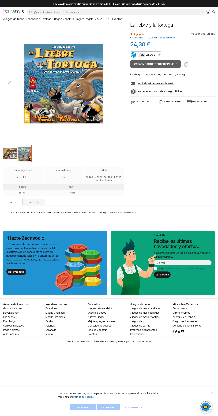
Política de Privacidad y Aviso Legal (111, 341)
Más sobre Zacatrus (185, 304)
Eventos (92, 334)
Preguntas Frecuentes (185, 321)
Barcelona (51, 308)
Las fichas (9, 317)
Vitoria (49, 334)
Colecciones (137, 334)
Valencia (50, 325)
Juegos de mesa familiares (145, 308)
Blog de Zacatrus (97, 329)
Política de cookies (83, 396)
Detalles (13, 202)
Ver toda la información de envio (156, 83)
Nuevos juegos (96, 317)
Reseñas (33, 202)
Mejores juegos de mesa (101, 321)
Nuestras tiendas (56, 304)
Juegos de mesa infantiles (145, 317)
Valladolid (50, 329)
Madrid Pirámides (55, 317)
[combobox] (116, 12)
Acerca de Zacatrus (16, 304)
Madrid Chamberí (55, 312)
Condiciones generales (78, 341)
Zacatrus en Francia (184, 317)
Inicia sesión (145, 91)
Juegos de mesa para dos (145, 312)
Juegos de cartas (140, 325)
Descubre (94, 304)
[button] (9, 84)
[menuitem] (13, 19)
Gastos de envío (12, 308)
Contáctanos (180, 308)
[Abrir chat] (206, 407)
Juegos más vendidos (100, 308)
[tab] (13, 202)
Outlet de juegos (97, 312)
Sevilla (49, 321)
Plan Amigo (9, 321)
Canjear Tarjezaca (13, 325)
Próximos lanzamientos (143, 329)
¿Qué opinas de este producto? (162, 38)
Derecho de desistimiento (187, 325)
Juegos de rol (138, 321)
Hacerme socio (16, 271)
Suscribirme (162, 274)
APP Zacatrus (11, 334)
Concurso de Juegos (99, 325)
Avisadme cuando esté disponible (155, 64)
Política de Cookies (141, 341)
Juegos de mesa (140, 304)
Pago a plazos (11, 329)
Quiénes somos (181, 312)
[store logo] (14, 12)
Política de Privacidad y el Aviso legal (186, 268)
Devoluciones (11, 312)
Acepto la (181, 268)
